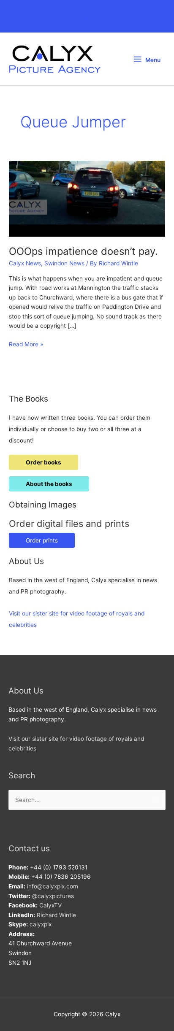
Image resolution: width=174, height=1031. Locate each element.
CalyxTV (50, 905)
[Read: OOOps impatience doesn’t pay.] (87, 198)
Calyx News (25, 263)
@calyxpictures (53, 896)
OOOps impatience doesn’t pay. (83, 251)
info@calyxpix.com (52, 886)
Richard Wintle (56, 915)
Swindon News (64, 263)
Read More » (26, 344)
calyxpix (41, 924)
